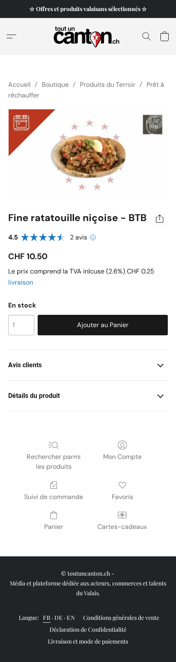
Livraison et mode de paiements (88, 641)
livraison (20, 282)
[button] (88, 36)
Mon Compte (122, 456)
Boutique (55, 84)
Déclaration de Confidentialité (88, 629)
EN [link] (71, 617)
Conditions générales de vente (121, 617)
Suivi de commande (53, 497)
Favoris (122, 497)
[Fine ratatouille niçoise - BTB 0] (88, 154)
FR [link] (46, 617)
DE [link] (58, 617)
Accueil (19, 84)
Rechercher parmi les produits (54, 461)
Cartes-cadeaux (122, 526)
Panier (53, 526)
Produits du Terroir (107, 84)
